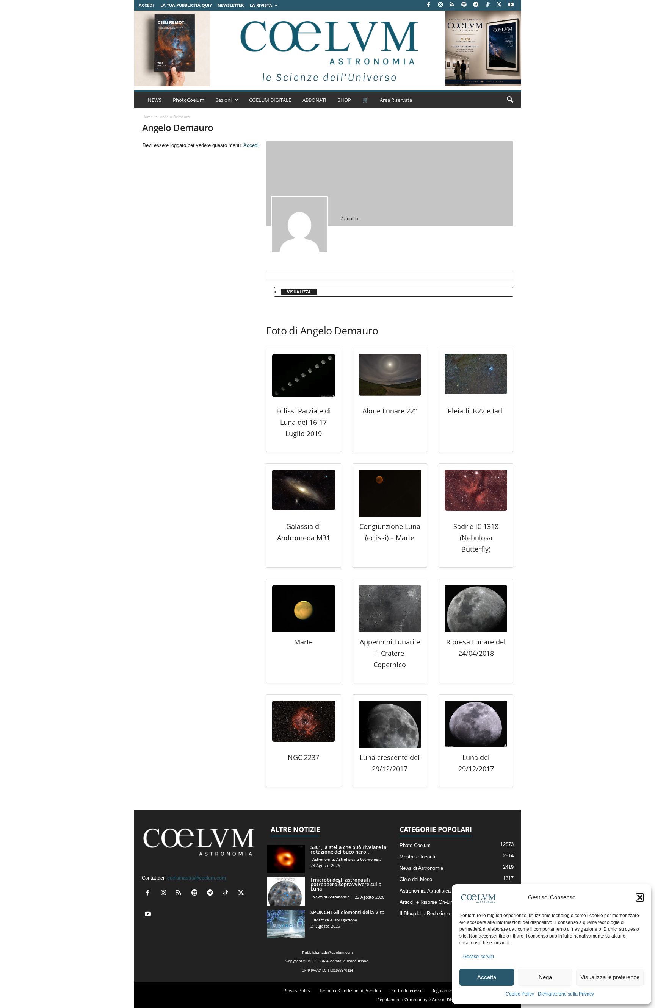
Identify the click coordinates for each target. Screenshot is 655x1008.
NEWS (154, 100)
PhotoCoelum (188, 100)
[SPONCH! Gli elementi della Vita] (286, 924)
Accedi (146, 5)
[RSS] (452, 5)
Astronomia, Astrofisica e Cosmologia (347, 859)
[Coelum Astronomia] (327, 48)
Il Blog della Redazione (425, 913)
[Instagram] (440, 5)
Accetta (486, 977)
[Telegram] (475, 5)
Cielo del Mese (416, 879)
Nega (545, 977)
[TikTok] (487, 5)
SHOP (344, 100)
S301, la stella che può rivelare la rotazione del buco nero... (348, 849)
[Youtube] (511, 5)
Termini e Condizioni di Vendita (350, 990)
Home (147, 116)
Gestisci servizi (478, 956)
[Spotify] (464, 5)
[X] (499, 5)
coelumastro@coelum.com (196, 878)
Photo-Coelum (415, 845)
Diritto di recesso (406, 990)
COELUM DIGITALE (270, 100)
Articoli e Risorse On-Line (428, 902)
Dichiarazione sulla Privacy (566, 994)
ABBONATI (314, 100)
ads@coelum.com (337, 952)
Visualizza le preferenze (609, 977)
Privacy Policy (297, 990)
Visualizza (299, 292)
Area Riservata (396, 100)
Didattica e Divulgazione (334, 919)
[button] (640, 897)
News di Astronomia (331, 896)
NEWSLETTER (231, 5)
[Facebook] (428, 5)
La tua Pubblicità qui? (186, 5)
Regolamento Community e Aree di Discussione (423, 999)
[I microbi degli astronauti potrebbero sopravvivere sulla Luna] (286, 891)
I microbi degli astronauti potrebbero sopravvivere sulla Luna (346, 884)
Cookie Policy (520, 994)
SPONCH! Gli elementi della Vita (347, 912)
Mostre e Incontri (418, 857)
